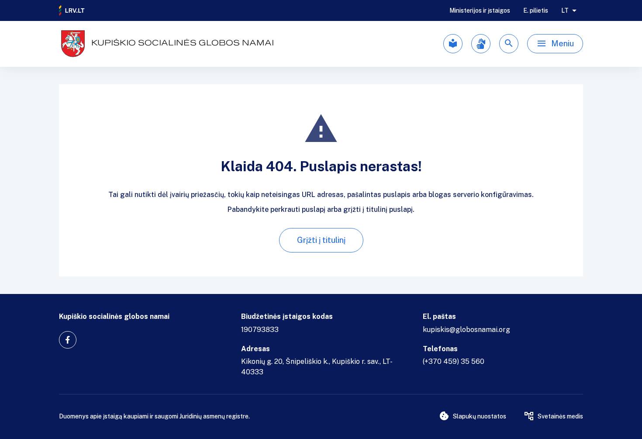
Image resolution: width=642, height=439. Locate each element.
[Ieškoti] (508, 43)
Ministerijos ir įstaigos (479, 10)
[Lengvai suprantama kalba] (453, 43)
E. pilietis (535, 10)
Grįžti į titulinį (321, 240)
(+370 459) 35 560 (453, 361)
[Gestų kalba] (480, 43)
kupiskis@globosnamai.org (466, 329)
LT (565, 10)
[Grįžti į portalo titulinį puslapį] (72, 10)
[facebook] (67, 340)
